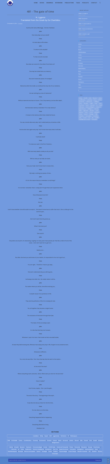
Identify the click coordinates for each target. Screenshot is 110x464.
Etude (96, 103)
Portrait (91, 112)
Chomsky (35, 440)
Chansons (28, 447)
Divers (79, 60)
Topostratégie (63, 451)
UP (108, 459)
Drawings (80, 63)
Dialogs (80, 57)
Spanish (86, 114)
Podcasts (80, 76)
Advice (11, 447)
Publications (81, 82)
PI (68, 436)
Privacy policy (98, 460)
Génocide (14, 449)
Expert (46, 436)
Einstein (49, 440)
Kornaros (65, 440)
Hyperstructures (63, 449)
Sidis (81, 440)
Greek (100, 105)
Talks (79, 85)
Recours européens (29, 451)
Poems (79, 79)
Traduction (81, 116)
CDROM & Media (82, 52)
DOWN (108, 462)
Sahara (80, 114)
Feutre (100, 103)
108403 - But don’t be (82, 18)
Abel (9, 440)
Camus (100, 98)
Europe (90, 447)
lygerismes (85, 110)
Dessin (95, 99)
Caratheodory (82, 99)
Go (97, 105)
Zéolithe (94, 451)
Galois (59, 440)
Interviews (80, 66)
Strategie (91, 114)
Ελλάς (41, 436)
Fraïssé (55, 440)
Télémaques (73, 436)
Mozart (77, 440)
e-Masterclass (89, 101)
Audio (79, 47)
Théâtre (55, 451)
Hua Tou (55, 449)
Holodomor (98, 107)
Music (79, 71)
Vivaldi (95, 440)
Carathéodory (27, 440)
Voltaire (100, 440)
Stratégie (44, 451)
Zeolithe (97, 117)
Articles (20, 23)
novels (97, 110)
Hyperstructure (82, 108)
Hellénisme (28, 449)
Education (86, 103)
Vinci (89, 117)
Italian (80, 110)
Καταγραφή (94, 119)
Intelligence (90, 108)
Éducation (84, 447)
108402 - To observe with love (84, 23)
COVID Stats (52, 447)
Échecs (71, 447)
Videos (79, 87)
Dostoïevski (42, 440)
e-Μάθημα (96, 101)
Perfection (63, 436)
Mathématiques (12, 451)
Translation (95, 116)
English (91, 103)
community (89, 99)
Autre (90, 98)
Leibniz (71, 440)
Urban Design (72, 451)
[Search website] (100, 3)
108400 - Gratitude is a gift (83, 34)
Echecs (80, 103)
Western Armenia (82, 451)
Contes (80, 55)
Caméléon (36, 436)
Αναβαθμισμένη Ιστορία (84, 119)
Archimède (14, 440)
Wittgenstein (55, 442)
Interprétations (89, 449)
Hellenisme (81, 107)
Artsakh (85, 98)
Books (79, 49)
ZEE (92, 117)
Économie (77, 447)
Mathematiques (82, 68)
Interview (96, 108)
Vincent (85, 117)
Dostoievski (81, 101)
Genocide (92, 105)
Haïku (22, 449)
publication (96, 112)
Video (80, 117)
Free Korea (81, 105)
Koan (96, 449)
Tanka (50, 451)
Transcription (88, 116)
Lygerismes (56, 436)
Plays (79, 74)
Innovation (73, 449)
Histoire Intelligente (90, 107)
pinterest (81, 112)
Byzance (95, 98)
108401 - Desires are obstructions (85, 28)
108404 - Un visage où (83, 13)
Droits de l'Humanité (62, 447)
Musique (92, 110)
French (87, 105)
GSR (50, 436)
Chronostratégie (37, 447)
